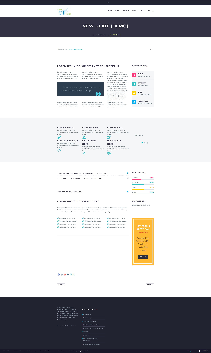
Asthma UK (86, 348)
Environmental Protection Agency (93, 345)
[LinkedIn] (71, 291)
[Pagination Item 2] (144, 171)
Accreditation (87, 331)
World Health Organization (91, 342)
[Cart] (153, 11)
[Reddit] (74, 291)
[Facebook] (108, 2)
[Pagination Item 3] (147, 171)
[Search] (149, 11)
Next (149, 301)
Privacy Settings (61, 336)
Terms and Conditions (89, 338)
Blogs (143, 10)
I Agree (203, 351)
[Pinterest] (65, 291)
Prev (61, 301)
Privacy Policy (87, 335)
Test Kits (125, 10)
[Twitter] (62, 291)
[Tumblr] (68, 291)
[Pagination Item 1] (142, 171)
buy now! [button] (143, 274)
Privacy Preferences (192, 351)
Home (110, 10)
